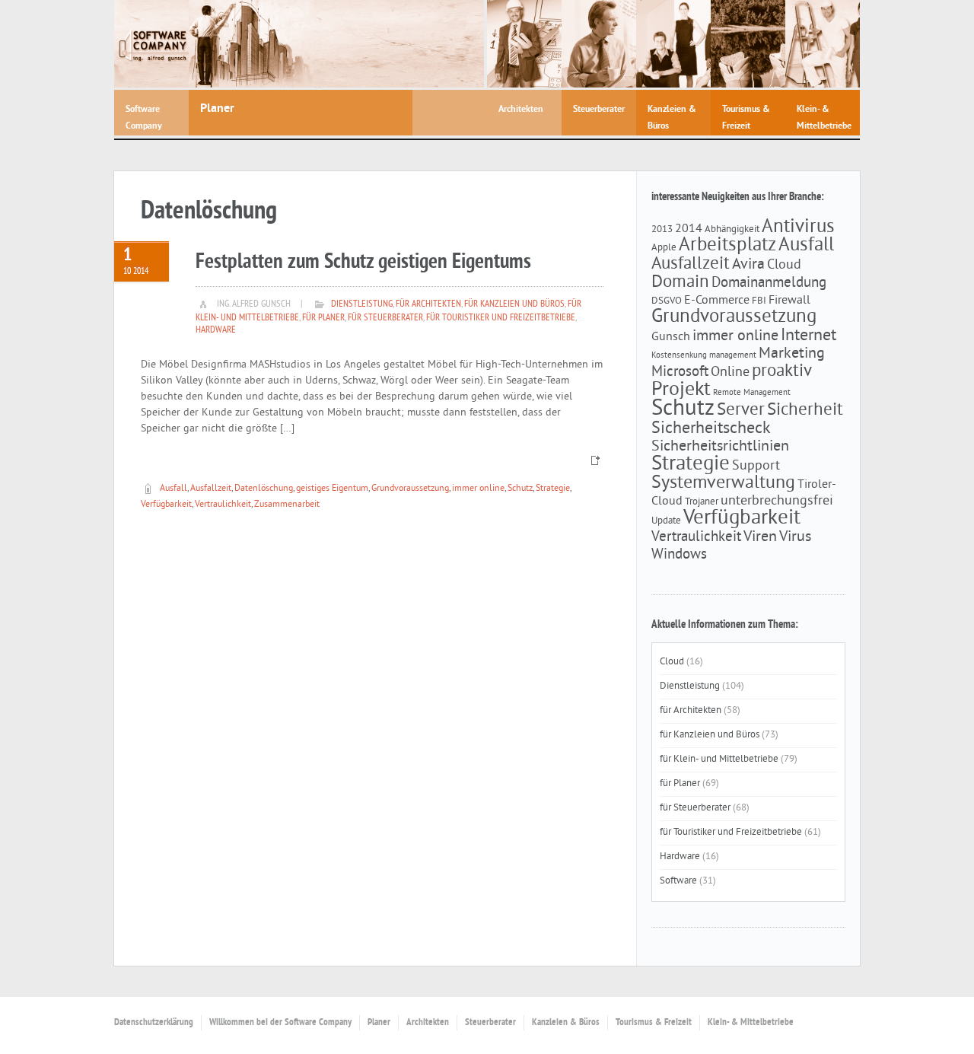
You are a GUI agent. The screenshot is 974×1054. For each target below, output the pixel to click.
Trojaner (701, 501)
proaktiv (782, 372)
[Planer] (336, 43)
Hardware (216, 330)
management (732, 356)
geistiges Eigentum (332, 489)
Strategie (553, 489)
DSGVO (666, 301)
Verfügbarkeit (166, 505)
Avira (748, 265)
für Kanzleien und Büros (514, 304)
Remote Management (752, 393)
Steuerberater (490, 1023)
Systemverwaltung (723, 483)
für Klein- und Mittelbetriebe (719, 759)
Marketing (792, 354)
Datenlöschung (263, 489)
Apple (663, 247)
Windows (679, 555)
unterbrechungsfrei (777, 501)
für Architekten (428, 304)
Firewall (789, 300)
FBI (759, 301)
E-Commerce (717, 300)
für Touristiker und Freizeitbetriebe (500, 318)
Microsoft (679, 372)
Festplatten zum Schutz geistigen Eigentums (363, 262)
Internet (808, 336)
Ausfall (173, 489)
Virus (795, 537)
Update (666, 520)
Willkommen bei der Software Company (280, 1023)
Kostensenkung (679, 356)
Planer (379, 1023)
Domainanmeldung (768, 283)
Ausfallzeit (210, 489)
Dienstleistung (362, 304)
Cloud (784, 265)
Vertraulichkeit (223, 505)
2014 (688, 229)
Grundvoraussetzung (410, 489)
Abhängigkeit (732, 229)
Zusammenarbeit (287, 505)
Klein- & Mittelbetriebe (751, 1023)
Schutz (520, 489)
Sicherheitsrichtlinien (720, 447)
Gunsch (670, 337)
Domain (680, 283)
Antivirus (798, 227)
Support (756, 466)
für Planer (323, 318)
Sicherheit (805, 411)
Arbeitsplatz (727, 246)
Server (741, 411)
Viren (760, 537)
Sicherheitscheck (711, 429)
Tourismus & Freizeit (654, 1023)
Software (678, 881)
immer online (478, 489)
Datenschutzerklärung (153, 1023)
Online (730, 373)
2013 (662, 229)
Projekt (681, 390)
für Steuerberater (385, 318)
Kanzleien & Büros (566, 1023)
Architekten (427, 1023)
